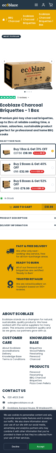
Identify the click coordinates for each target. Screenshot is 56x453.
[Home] (3, 19)
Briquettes (36, 348)
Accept (40, 446)
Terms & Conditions (13, 359)
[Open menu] (36, 5)
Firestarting (36, 353)
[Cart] (51, 5)
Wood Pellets (37, 350)
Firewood (35, 356)
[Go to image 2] (27, 92)
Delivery (6, 353)
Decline (15, 446)
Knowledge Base (12, 356)
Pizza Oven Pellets (40, 383)
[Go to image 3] (29, 92)
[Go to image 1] (25, 92)
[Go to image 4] (31, 92)
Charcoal (35, 359)
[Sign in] (43, 5)
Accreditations (10, 350)
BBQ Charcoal (38, 377)
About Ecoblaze (11, 348)
